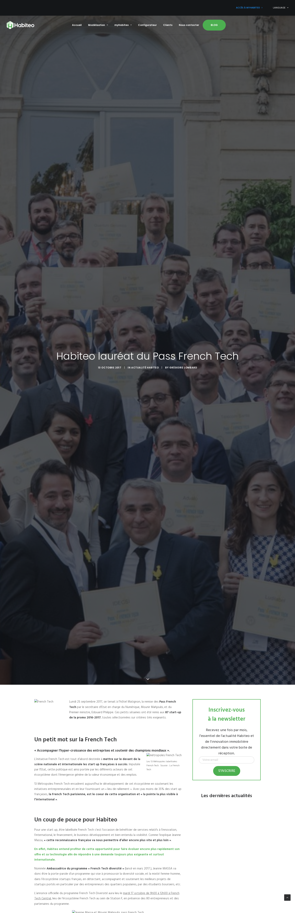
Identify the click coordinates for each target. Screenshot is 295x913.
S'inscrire (226, 771)
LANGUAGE (279, 8)
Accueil (77, 25)
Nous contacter (189, 25)
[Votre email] (226, 762)
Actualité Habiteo (145, 367)
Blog (214, 25)
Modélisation (96, 25)
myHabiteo (121, 25)
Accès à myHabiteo (248, 8)
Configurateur (147, 25)
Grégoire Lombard (183, 367)
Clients (167, 25)
